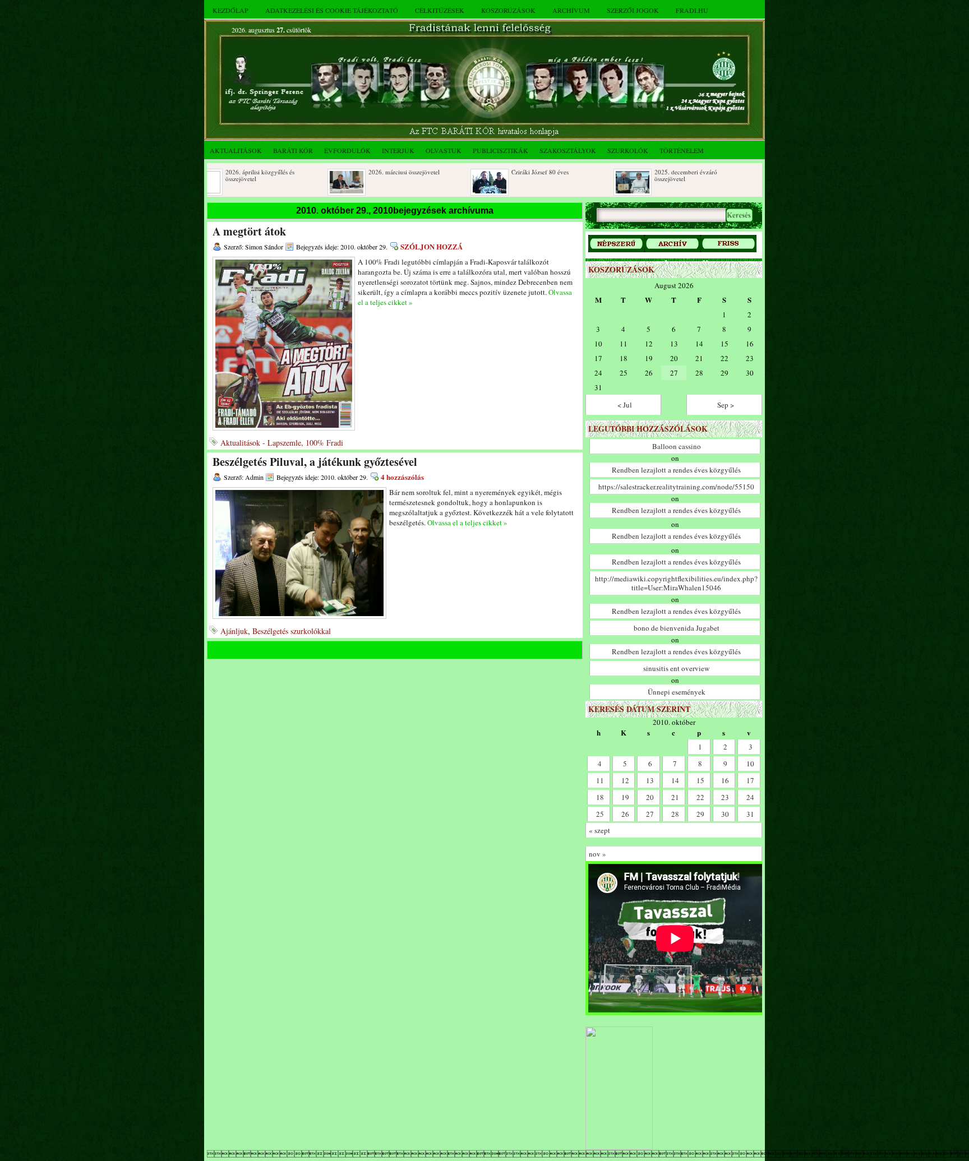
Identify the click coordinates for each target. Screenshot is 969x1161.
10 (750, 763)
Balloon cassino (676, 446)
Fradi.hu (692, 10)
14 (675, 780)
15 (700, 780)
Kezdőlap (230, 10)
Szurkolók (627, 150)
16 (725, 780)
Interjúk (398, 150)
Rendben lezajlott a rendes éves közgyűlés (676, 470)
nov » (597, 854)
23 (725, 797)
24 (750, 797)
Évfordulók (347, 150)
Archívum (571, 10)
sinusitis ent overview (676, 668)
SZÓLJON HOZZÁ (431, 246)
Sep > (725, 405)
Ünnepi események (676, 692)
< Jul (624, 405)
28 (675, 814)
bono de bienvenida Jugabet (676, 628)
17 (750, 780)
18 (600, 797)
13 (650, 780)
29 (700, 814)
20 (650, 797)
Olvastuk (444, 150)
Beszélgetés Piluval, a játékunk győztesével (315, 462)
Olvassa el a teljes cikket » (467, 522)
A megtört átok (249, 231)
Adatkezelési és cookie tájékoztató (331, 10)
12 (625, 780)
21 (675, 797)
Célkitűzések (439, 10)
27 (650, 814)
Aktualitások (236, 150)
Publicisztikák (500, 150)
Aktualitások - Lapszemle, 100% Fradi (281, 442)
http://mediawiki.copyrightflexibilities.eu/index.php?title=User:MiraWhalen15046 (676, 583)
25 (600, 814)
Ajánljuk (234, 631)
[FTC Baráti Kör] (619, 1147)
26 (625, 814)
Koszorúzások (508, 10)
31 (750, 814)
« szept (599, 830)
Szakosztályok (567, 150)
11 (600, 780)
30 (725, 814)
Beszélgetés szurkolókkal (291, 631)
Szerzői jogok (633, 10)
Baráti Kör (293, 150)
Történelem (681, 150)
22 (700, 797)
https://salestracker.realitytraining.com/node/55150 (676, 487)
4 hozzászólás (402, 476)
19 (625, 797)
